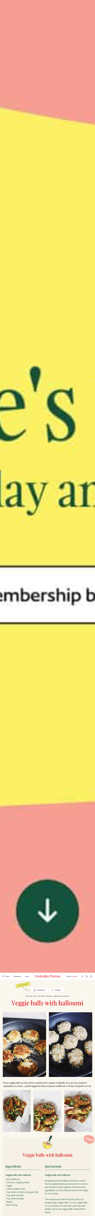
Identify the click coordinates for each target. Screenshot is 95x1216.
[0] (91, 976)
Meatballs (49, 996)
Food (35, 996)
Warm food (41, 996)
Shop (26, 976)
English (75, 976)
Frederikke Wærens (47, 976)
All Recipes (17, 976)
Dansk (69, 976)
